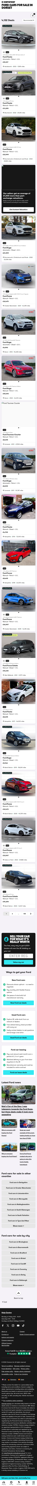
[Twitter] (8, 1326)
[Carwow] (8, 2)
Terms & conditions (7, 1366)
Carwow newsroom (7, 1340)
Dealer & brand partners (27, 1334)
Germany (13, 1379)
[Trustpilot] (18, 1353)
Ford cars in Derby (19, 1275)
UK (5, 1379)
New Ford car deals (18, 1003)
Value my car (18, 962)
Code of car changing (21, 1374)
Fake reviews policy (7, 1371)
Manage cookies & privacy (22, 1366)
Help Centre (7, 1313)
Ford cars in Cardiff (18, 1264)
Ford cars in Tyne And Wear (18, 1221)
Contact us (5, 1334)
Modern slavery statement (22, 1371)
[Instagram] (13, 1326)
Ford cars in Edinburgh (18, 1280)
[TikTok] (23, 1326)
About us (4, 1331)
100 (24, 913)
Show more (18, 1226)
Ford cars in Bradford (18, 1253)
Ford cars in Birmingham (18, 1242)
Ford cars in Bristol (18, 1258)
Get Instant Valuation (18, 210)
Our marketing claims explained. (13, 1400)
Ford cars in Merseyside (18, 1199)
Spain (22, 1379)
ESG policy (16, 1368)
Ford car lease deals (18, 1072)
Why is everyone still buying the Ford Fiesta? (8, 1132)
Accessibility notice (7, 1374)
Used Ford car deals (18, 1038)
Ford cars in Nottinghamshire (18, 1204)
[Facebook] (3, 1326)
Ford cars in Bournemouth (18, 1247)
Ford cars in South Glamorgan (18, 1210)
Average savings (6, 1403)
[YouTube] (18, 1326)
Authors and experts (8, 1337)
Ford (5, 1302)
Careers (22, 1331)
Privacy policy (25, 1368)
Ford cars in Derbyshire (18, 1182)
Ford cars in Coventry (18, 1269)
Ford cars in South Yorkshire (18, 1215)
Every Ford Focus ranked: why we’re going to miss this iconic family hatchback (26, 1159)
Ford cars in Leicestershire (19, 1193)
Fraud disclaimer (7, 1368)
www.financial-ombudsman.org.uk (14, 1453)
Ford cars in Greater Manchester (18, 1188)
